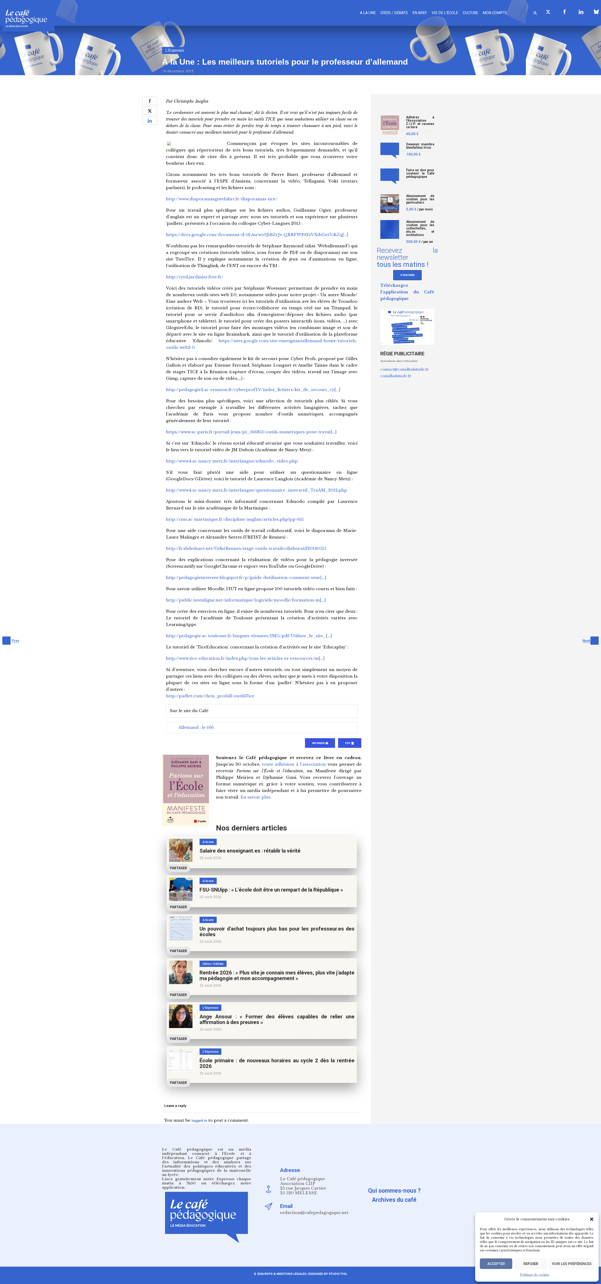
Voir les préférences (571, 1264)
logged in (199, 1120)
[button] (591, 1219)
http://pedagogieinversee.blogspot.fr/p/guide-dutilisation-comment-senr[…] (246, 577)
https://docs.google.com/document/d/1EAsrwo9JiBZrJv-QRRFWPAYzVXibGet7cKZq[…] (257, 234)
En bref (419, 13)
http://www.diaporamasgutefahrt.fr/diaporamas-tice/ (221, 199)
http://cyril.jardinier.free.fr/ (194, 277)
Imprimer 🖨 (320, 743)
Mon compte (495, 13)
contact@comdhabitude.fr (404, 369)
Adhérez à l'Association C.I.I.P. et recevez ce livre (420, 122)
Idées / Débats (394, 13)
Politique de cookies (534, 1274)
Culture (470, 13)
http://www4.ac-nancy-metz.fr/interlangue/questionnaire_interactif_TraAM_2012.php (256, 490)
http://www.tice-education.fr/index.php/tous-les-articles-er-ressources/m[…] (245, 658)
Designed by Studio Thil (327, 1274)
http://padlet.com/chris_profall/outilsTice (210, 696)
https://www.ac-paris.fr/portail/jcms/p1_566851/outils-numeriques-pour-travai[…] (251, 432)
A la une (368, 13)
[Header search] (535, 12)
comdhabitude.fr (395, 376)
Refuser (531, 1264)
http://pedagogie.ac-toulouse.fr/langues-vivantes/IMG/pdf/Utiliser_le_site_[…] (249, 635)
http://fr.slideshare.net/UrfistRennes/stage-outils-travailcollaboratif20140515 (246, 548)
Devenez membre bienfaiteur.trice (420, 146)
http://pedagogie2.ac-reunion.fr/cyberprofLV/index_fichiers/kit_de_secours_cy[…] (253, 389)
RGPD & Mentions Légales (285, 1274)
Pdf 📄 (349, 743)
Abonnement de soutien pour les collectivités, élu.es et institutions (420, 228)
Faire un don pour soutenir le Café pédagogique (420, 173)
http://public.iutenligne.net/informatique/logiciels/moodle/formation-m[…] (246, 600)
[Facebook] (565, 12)
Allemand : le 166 (196, 727)
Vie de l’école (445, 13)
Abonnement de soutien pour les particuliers (420, 199)
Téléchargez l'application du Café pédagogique (407, 292)
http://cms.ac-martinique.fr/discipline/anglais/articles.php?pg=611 (235, 519)
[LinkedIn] (581, 12)
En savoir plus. (255, 797)
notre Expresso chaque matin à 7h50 (206, 1181)
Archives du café (394, 1199)
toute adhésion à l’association (294, 764)
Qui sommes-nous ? (394, 1190)
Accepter (496, 1264)
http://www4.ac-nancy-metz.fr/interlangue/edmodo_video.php (232, 461)
